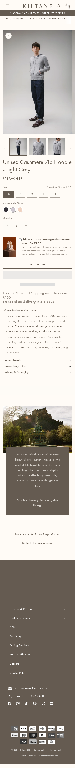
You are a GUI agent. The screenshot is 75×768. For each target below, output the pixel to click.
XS (8, 194)
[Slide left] (4, 147)
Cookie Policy (18, 672)
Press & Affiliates (20, 654)
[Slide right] (71, 147)
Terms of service (28, 755)
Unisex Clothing (25, 18)
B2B (12, 627)
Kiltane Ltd (25, 749)
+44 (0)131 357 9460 (29, 696)
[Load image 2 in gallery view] (37, 146)
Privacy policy (57, 750)
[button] (7, 6)
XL (55, 194)
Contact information (48, 755)
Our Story (16, 636)
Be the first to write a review (37, 543)
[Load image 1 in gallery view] (18, 146)
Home (9, 18)
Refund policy (40, 750)
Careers (14, 663)
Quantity (7, 217)
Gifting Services (19, 645)
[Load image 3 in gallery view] (56, 146)
